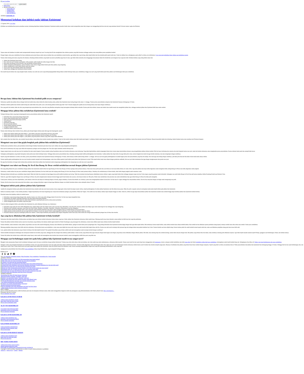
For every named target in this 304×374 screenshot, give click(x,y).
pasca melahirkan (29, 249)
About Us (3, 350)
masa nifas (187, 242)
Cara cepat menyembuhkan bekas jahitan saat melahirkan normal (172, 55)
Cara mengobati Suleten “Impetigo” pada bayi (17, 278)
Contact (16, 350)
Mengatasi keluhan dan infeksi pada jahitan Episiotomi (31, 19)
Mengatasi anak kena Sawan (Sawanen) (22, 272)
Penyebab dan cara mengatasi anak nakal (27, 269)
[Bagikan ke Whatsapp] (5, 255)
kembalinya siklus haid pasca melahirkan (206, 242)
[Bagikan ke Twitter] (8, 254)
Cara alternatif (6, 256)
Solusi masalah (52, 256)
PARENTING (10, 10)
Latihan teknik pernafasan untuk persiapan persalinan (14, 288)
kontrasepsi (158, 242)
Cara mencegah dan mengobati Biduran (16, 262)
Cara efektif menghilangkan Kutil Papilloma (12, 282)
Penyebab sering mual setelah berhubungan (31, 263)
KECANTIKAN (11, 13)
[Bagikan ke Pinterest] (11, 255)
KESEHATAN (11, 11)
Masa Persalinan (25, 256)
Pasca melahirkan (34, 256)
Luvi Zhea (12, 23)
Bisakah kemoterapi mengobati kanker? (11, 285)
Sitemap (21, 350)
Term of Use (9, 350)
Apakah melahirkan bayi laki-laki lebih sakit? (47, 265)
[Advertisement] (152, 39)
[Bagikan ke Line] (14, 255)
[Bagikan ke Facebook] (2, 254)
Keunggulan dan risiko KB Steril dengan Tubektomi (14, 275)
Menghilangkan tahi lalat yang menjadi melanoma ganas (20, 280)
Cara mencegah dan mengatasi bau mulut (25, 266)
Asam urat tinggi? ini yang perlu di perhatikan (24, 260)
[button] (15, 7)
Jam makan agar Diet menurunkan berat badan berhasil (26, 259)
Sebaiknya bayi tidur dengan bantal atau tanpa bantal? (34, 268)
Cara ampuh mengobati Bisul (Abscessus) (16, 283)
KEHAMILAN (11, 8)
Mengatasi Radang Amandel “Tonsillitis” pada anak (14, 276)
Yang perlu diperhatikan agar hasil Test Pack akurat (24, 286)
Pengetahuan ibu (43, 256)
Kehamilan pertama (16, 256)
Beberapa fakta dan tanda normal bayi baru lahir (29, 270)
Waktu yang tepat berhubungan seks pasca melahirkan (268, 242)
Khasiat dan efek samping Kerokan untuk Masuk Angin (22, 279)
